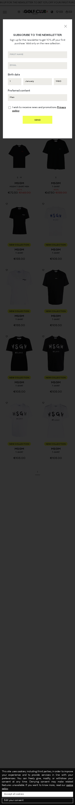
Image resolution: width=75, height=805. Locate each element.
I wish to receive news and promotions (39, 109)
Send (37, 120)
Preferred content (19, 91)
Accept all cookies (14, 794)
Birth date (14, 75)
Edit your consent (14, 800)
